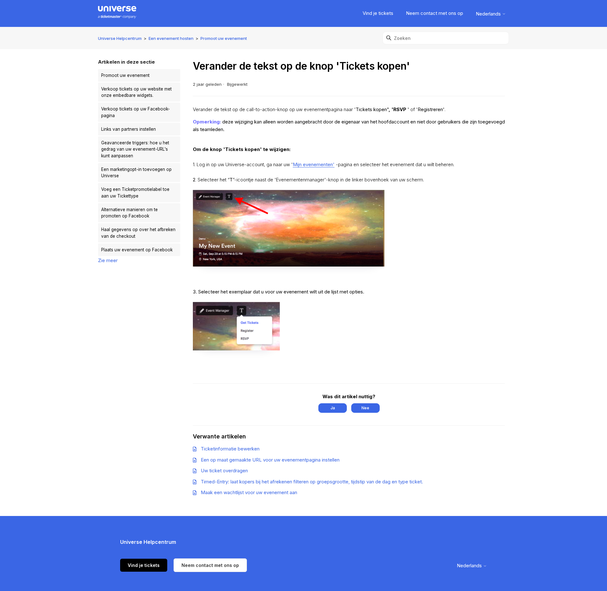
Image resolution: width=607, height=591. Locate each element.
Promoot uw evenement (223, 38)
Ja (332, 408)
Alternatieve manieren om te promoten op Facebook (129, 212)
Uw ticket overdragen (224, 471)
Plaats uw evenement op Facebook (137, 249)
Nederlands (489, 13)
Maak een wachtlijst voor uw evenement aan (249, 492)
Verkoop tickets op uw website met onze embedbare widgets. (136, 92)
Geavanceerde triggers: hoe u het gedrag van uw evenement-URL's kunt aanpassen (135, 149)
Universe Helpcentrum (120, 38)
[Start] (117, 13)
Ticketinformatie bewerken (230, 449)
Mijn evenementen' (313, 164)
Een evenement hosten (171, 38)
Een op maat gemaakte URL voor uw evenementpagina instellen (270, 460)
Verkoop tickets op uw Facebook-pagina (135, 112)
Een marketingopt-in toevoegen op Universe (136, 172)
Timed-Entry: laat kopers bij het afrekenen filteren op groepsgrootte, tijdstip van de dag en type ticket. (312, 482)
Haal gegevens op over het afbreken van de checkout (138, 232)
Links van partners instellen (128, 129)
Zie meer (108, 260)
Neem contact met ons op (434, 13)
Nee (365, 408)
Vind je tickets (378, 13)
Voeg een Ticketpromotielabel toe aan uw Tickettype (135, 192)
